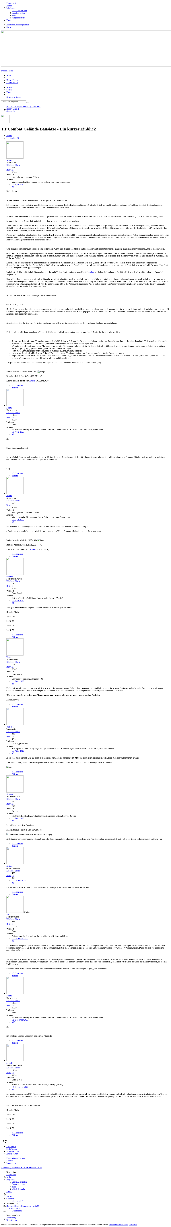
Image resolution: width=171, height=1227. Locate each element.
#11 (13, 1089)
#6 (13, 753)
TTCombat (11, 1146)
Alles (8, 75)
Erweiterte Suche (13, 97)
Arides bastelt (12, 1154)
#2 (13, 434)
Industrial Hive (12, 1151)
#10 (13, 1022)
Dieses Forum (12, 82)
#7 (13, 821)
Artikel (9, 87)
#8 (13, 883)
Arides (9, 135)
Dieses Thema (7, 71)
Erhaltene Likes (13, 165)
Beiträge (9, 170)
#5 (13, 684)
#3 (13, 522)
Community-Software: (21, 1168)
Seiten (9, 90)
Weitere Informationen (118, 1225)
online (91, 272)
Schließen (133, 1225)
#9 (13, 941)
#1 (13, 187)
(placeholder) (17, 1201)
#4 (13, 603)
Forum (9, 92)
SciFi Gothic (11, 1149)
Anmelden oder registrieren (17, 25)
